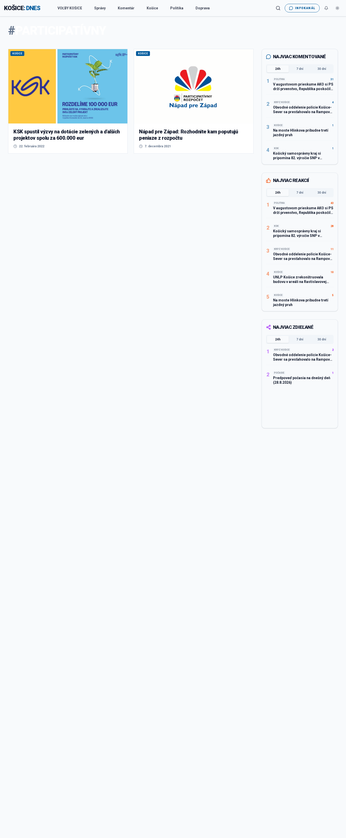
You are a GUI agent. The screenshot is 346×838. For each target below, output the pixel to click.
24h (277, 69)
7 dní (299, 69)
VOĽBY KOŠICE (69, 8)
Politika (176, 8)
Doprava (203, 8)
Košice (152, 8)
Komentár (126, 8)
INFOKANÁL (305, 8)
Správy (100, 8)
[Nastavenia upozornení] (326, 8)
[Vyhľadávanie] (278, 8)
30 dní (321, 69)
